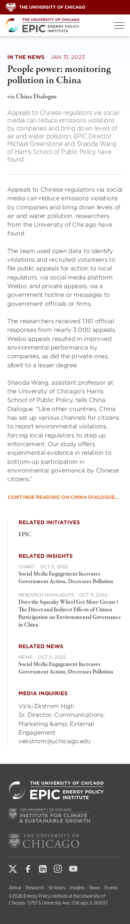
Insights (77, 887)
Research (35, 887)
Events (111, 887)
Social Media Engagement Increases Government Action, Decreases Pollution (65, 578)
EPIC (24, 535)
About (15, 887)
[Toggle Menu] (119, 25)
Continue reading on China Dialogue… (63, 497)
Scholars (56, 887)
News (94, 887)
